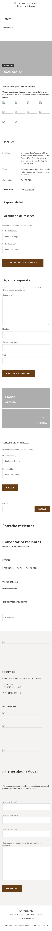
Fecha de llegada (9, 231)
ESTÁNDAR (9, 568)
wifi (31, 163)
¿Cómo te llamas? (9, 802)
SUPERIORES (8, 66)
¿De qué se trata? (9, 829)
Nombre (6, 329)
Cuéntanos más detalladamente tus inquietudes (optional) (22, 844)
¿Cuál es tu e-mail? (10, 815)
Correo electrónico (10, 342)
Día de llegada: (9, 455)
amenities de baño (28, 153)
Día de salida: (8, 469)
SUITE (20, 568)
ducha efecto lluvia (29, 155)
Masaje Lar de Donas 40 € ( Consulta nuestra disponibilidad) (35, 158)
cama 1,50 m (42, 153)
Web (4, 355)
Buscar (5, 503)
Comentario (8, 295)
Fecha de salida (9, 244)
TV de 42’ (25, 163)
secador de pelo (40, 161)
